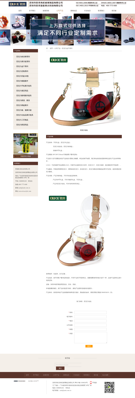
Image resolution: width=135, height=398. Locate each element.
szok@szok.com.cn (65, 390)
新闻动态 (74, 11)
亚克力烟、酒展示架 (24, 110)
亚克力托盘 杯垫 (22, 76)
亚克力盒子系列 (22, 66)
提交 (89, 346)
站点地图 (105, 375)
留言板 (114, 11)
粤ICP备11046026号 (81, 382)
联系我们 (101, 11)
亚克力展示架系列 (23, 61)
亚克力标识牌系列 (23, 57)
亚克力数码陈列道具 (24, 95)
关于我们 (32, 11)
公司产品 (59, 11)
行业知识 (87, 11)
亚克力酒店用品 (22, 91)
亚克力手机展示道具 (24, 86)
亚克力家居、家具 (23, 100)
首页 (20, 11)
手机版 (94, 382)
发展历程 (46, 11)
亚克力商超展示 (22, 105)
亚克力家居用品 (22, 125)
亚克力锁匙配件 (22, 81)
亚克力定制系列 (22, 71)
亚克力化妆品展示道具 (24, 115)
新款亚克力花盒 (25, 156)
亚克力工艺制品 (22, 120)
